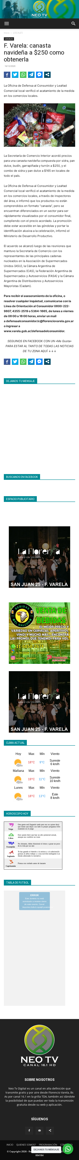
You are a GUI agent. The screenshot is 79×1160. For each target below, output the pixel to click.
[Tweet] (15, 74)
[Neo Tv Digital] (39, 9)
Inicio (6, 32)
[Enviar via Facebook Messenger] (39, 74)
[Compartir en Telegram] (31, 74)
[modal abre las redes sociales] (47, 74)
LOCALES (18, 32)
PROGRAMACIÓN (48, 1144)
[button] (6, 23)
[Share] (50, 1130)
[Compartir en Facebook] (7, 74)
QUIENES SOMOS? (26, 1144)
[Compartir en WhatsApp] (23, 74)
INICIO (10, 1144)
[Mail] (39, 1130)
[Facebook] (29, 1130)
